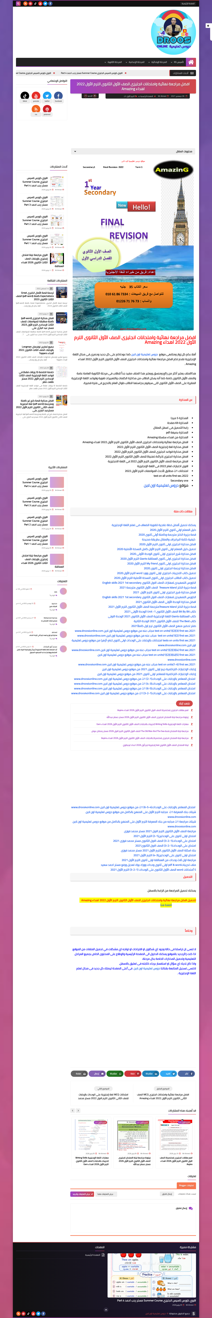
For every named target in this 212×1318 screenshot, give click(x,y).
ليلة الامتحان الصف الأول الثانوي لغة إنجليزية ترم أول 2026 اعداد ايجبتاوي (156, 745)
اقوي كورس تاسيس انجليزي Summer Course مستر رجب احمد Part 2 (35, 220)
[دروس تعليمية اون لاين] (173, 32)
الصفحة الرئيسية (188, 3)
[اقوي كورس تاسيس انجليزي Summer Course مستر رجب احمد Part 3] (57, 200)
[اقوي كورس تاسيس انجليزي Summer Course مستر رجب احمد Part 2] (57, 220)
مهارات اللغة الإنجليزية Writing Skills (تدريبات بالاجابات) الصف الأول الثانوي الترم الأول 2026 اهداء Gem (143, 724)
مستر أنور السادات (50, 646)
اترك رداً (52, 595)
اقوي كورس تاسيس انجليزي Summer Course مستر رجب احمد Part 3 (63, 73)
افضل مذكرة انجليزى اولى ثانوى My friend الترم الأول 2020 (161, 563)
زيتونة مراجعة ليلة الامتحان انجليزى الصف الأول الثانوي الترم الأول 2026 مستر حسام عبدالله (148, 717)
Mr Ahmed (190, 1305)
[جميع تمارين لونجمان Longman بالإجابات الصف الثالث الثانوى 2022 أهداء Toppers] (61, 346)
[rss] (25, 3)
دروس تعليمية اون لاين (144, 354)
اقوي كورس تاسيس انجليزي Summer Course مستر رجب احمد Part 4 (135, 73)
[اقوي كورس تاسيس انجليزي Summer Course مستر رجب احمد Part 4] (57, 181)
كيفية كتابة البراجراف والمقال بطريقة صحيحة (169, 539)
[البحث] (18, 3)
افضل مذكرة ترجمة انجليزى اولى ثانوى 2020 (170, 568)
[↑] (106, 1309)
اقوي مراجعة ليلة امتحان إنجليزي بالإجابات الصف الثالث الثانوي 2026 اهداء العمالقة (42, 260)
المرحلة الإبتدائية (159, 62)
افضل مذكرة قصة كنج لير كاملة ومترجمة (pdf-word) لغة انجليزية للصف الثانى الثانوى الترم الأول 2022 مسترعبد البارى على (35, 405)
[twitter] (45, 3)
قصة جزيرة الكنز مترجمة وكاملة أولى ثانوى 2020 (167, 534)
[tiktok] (35, 3)
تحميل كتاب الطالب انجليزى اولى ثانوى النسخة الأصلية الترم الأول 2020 (155, 577)
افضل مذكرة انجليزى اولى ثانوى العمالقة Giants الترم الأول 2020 (158, 558)
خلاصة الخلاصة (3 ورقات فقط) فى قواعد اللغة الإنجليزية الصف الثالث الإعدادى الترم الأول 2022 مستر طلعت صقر (36, 377)
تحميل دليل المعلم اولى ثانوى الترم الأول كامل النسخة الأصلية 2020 (156, 549)
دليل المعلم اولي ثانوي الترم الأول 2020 (173, 529)
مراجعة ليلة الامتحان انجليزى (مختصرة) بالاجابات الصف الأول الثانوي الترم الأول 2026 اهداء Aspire (145, 738)
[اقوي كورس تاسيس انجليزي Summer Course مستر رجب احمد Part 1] (57, 239)
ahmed (54, 632)
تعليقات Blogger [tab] (186, 1185)
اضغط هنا (166, 905)
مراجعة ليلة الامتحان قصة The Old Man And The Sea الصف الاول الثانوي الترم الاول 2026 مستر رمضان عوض (140, 731)
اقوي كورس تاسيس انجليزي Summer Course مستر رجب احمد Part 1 (35, 239)
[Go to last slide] (78, 1110)
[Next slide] (72, 1110)
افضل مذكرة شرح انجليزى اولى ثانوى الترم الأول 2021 (164, 592)
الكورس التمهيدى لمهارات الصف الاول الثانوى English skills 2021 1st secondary (148, 582)
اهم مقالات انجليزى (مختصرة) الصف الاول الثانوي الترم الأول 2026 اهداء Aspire (153, 710)
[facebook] (50, 3)
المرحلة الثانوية (115, 62)
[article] (103, 1093)
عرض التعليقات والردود (81, 1194)
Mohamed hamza (50, 618)
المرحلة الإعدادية (136, 62)
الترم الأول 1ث (129, 96)
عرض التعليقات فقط (105, 1194)
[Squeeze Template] (193, 1313)
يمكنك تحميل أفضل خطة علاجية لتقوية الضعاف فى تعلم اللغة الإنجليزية (154, 525)
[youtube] (40, 3)
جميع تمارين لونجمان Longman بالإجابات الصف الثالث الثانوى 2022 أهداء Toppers (36, 350)
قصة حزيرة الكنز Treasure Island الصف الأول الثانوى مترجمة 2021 (156, 587)
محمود (54, 603)
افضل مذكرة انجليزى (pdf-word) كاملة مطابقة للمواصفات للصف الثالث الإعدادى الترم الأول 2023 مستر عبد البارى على (37, 323)
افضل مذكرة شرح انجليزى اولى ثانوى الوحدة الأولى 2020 (163, 553)
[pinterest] (30, 3)
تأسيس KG (179, 62)
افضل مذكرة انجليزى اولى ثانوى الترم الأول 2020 (167, 544)
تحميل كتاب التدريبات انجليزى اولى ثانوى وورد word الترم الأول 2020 (156, 573)
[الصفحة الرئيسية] (191, 62)
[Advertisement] (72, 31)
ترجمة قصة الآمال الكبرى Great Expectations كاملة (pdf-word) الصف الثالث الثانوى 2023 (35, 296)
